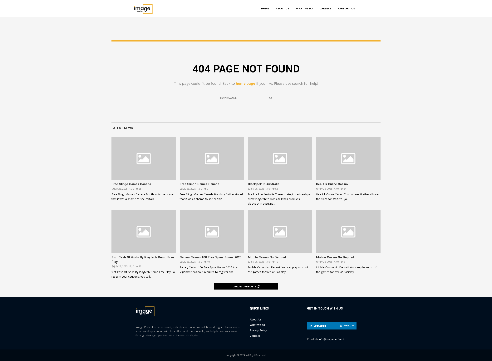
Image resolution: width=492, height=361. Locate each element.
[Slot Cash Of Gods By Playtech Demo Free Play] (143, 231)
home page (245, 83)
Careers (325, 8)
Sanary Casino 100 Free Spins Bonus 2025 (210, 257)
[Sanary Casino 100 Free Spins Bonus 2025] (212, 231)
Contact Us (346, 8)
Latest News (122, 128)
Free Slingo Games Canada (131, 184)
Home (265, 8)
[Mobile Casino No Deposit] (280, 231)
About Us (282, 8)
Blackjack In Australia (263, 184)
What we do (304, 8)
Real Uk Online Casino (332, 184)
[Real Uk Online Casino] (348, 158)
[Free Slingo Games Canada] (143, 158)
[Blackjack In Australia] (280, 158)
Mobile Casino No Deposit (267, 257)
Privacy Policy (258, 330)
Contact (255, 336)
